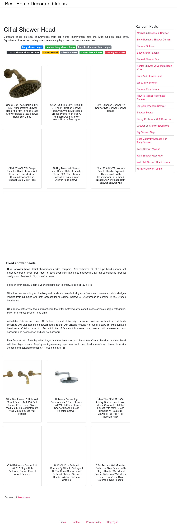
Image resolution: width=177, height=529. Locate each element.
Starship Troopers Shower (151, 106)
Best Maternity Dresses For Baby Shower (152, 140)
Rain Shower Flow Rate (150, 155)
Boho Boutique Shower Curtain (154, 39)
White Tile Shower (147, 82)
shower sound (50, 52)
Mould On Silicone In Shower (153, 33)
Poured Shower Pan (148, 59)
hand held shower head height (94, 47)
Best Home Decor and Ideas (36, 3)
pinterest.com (22, 497)
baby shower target (32, 47)
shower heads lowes (91, 52)
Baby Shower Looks (148, 52)
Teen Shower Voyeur (148, 149)
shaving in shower (115, 52)
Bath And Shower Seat (149, 76)
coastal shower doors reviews (23, 52)
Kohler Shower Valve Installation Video (154, 67)
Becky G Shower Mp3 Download (154, 119)
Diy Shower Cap (146, 132)
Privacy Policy (93, 522)
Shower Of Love (146, 46)
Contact (76, 522)
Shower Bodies (145, 112)
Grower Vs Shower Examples (153, 125)
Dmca (62, 522)
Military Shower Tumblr (149, 168)
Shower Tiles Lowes (148, 89)
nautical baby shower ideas (60, 47)
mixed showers (69, 52)
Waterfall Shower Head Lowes (153, 162)
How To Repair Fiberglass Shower (151, 97)
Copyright (112, 522)
